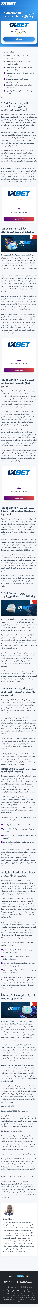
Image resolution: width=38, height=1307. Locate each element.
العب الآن (19, 39)
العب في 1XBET (19, 219)
